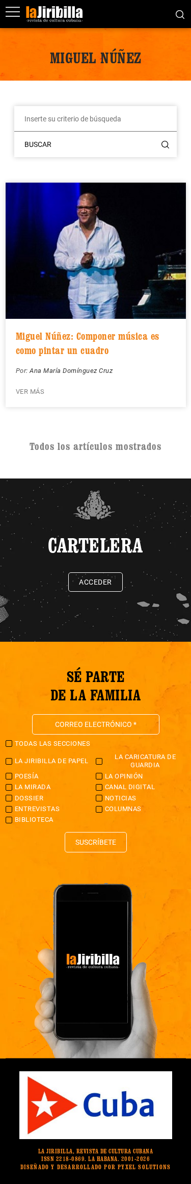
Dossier (29, 798)
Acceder (95, 582)
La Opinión (124, 776)
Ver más (30, 391)
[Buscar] (180, 14)
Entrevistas (37, 809)
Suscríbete (95, 842)
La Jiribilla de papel (52, 761)
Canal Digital (130, 787)
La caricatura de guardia (145, 761)
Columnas (123, 809)
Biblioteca (34, 819)
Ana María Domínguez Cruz (71, 370)
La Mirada (33, 787)
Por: (23, 370)
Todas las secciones (53, 743)
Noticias (121, 798)
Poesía (27, 776)
